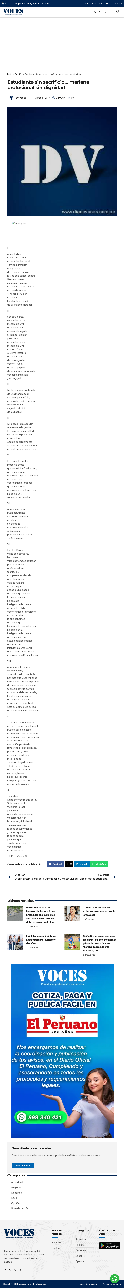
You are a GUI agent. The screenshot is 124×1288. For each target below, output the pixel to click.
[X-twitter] (95, 12)
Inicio (9, 74)
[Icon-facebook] (5, 1270)
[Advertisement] (62, 41)
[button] (85, 12)
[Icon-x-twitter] (10, 1270)
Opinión (18, 74)
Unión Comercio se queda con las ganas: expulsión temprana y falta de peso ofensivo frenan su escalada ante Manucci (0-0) (99, 943)
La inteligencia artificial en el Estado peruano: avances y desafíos (41, 940)
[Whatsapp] (20, 1270)
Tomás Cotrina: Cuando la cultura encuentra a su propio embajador (99, 911)
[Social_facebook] (90, 12)
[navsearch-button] (117, 12)
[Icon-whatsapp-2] (105, 12)
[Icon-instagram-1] (100, 12)
